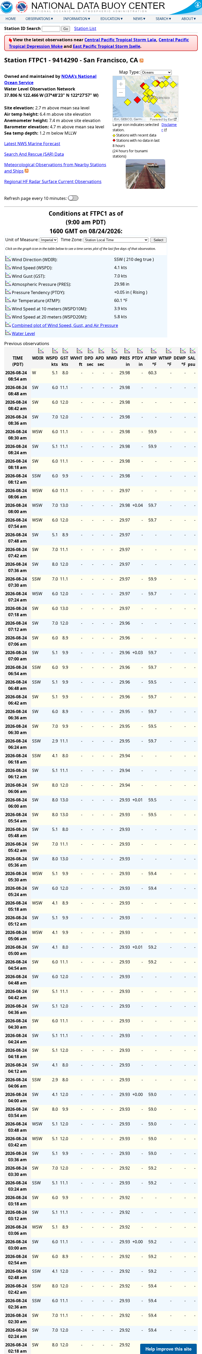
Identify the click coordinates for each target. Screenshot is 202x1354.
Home (11, 18)
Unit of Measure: (22, 239)
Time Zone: (72, 239)
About (187, 18)
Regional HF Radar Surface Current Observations (53, 181)
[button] (121, 84)
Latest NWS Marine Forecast (32, 143)
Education (110, 18)
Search (162, 18)
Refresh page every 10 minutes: (35, 198)
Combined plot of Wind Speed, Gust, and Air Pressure (65, 325)
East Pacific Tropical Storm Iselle (106, 46)
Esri (170, 119)
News (138, 18)
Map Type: (130, 72)
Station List (85, 28)
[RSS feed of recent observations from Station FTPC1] (141, 59)
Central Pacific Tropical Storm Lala (120, 40)
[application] (145, 99)
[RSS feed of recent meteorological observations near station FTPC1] (26, 171)
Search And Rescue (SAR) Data (34, 154)
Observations (38, 18)
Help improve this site (168, 1349)
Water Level (23, 333)
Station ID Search (22, 28)
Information (75, 18)
